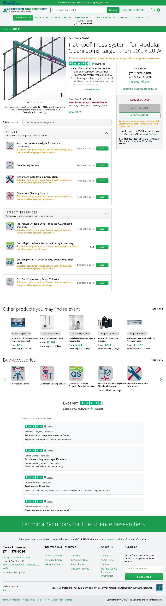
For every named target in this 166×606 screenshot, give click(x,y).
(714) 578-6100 (140, 73)
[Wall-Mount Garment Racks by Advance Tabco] (134, 322)
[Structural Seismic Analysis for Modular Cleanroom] (105, 373)
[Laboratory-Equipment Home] (25, 10)
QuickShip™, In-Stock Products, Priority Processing (82, 385)
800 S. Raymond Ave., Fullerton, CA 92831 (21, 566)
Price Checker (78, 564)
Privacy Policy (29, 599)
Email (135, 81)
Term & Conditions (11, 599)
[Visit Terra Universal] (12, 2)
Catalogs (75, 555)
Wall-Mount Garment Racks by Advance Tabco (141, 339)
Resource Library (53, 559)
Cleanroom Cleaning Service (53, 384)
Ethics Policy (57, 599)
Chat (148, 81)
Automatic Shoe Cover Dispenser (108, 339)
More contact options (14, 572)
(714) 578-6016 (84, 23)
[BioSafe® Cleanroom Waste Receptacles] (76, 322)
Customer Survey (80, 568)
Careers (105, 564)
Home (5, 29)
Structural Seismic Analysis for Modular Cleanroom (112, 385)
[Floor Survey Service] (18, 373)
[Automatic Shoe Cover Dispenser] (105, 322)
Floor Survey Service (20, 384)
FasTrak (152, 134)
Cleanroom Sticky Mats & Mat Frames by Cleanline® (24, 339)
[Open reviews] (93, 64)
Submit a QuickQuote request (140, 88)
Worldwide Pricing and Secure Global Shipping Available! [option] (83, 2)
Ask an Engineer (53, 564)
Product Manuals (53, 555)
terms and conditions (114, 539)
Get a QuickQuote (80, 559)
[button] (63, 96)
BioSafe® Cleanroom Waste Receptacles (82, 339)
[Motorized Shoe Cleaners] (47, 322)
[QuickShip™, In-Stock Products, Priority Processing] (76, 373)
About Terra (107, 559)
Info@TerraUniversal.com (16, 557)
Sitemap (68, 599)
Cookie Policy (43, 599)
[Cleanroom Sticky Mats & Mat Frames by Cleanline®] (18, 322)
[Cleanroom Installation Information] (134, 373)
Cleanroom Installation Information (137, 385)
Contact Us (142, 17)
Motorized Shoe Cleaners (51, 338)
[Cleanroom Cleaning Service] (47, 373)
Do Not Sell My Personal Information (109, 572)
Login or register (132, 9)
